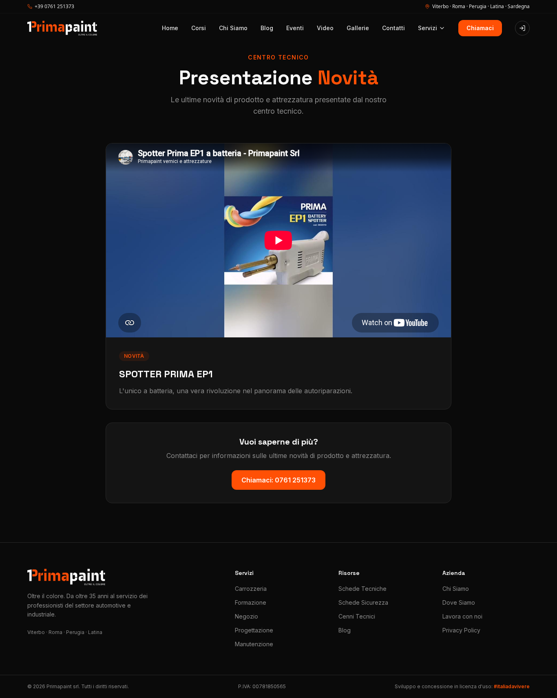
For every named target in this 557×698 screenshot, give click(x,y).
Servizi (427, 27)
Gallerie (358, 27)
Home (170, 27)
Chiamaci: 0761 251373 (278, 480)
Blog (267, 27)
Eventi (295, 27)
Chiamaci (480, 27)
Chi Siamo (233, 27)
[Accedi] (522, 28)
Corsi (198, 27)
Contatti (393, 27)
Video (325, 27)
